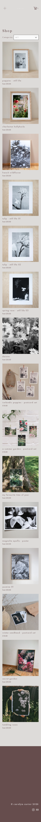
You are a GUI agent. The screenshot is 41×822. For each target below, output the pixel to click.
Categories (7, 37)
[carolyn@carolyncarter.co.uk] (37, 809)
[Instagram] (33, 809)
